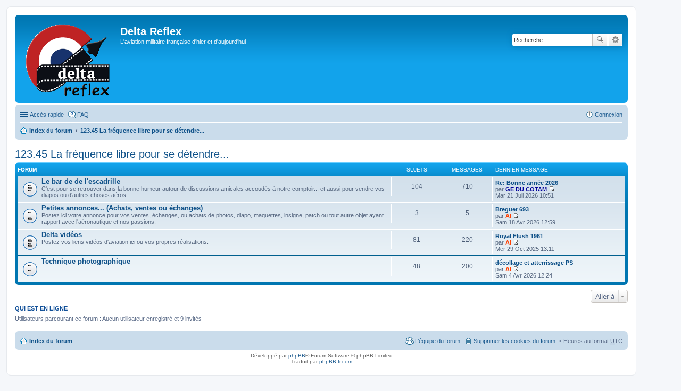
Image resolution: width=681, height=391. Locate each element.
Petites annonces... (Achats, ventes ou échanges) (122, 208)
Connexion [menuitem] (608, 114)
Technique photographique (85, 261)
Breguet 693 (512, 209)
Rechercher (600, 40)
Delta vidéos (61, 235)
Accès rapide (47, 114)
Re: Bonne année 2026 (526, 183)
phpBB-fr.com (335, 361)
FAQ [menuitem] (83, 114)
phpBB (296, 356)
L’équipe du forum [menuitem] (437, 341)
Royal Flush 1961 (519, 236)
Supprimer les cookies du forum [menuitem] (514, 341)
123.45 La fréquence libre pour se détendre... (142, 130)
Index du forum (50, 130)
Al (508, 216)
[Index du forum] (69, 59)
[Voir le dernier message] (551, 189)
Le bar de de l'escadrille (80, 181)
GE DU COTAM (526, 189)
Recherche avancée (615, 40)
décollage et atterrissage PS (534, 262)
